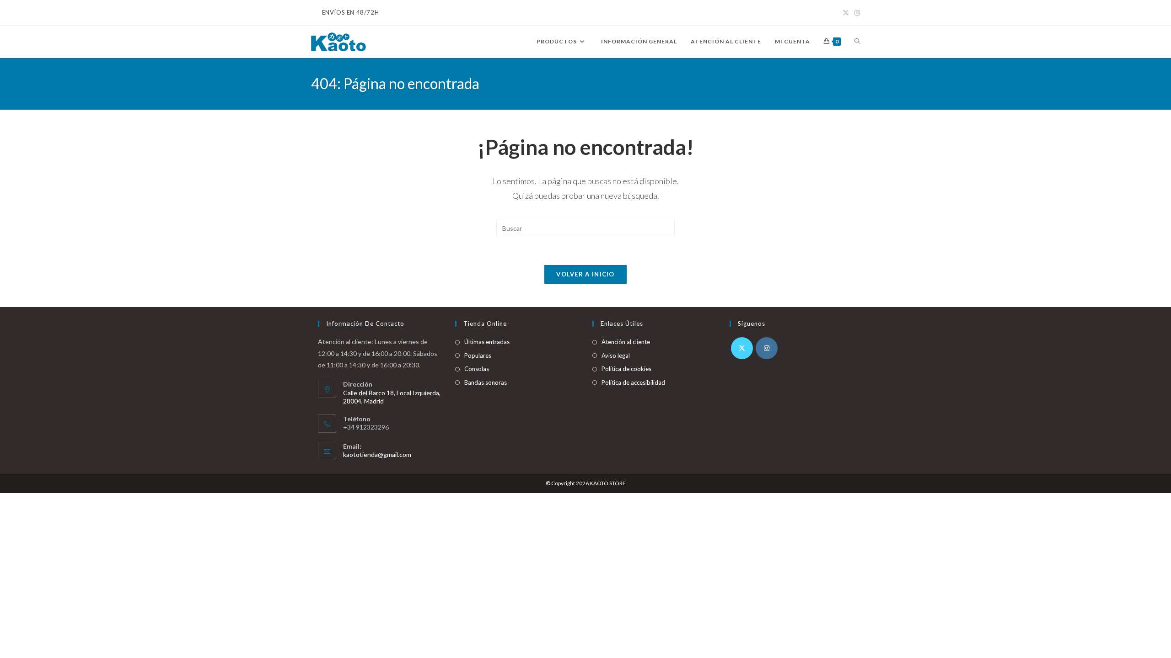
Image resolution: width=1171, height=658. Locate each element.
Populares (477, 355)
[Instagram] (767, 348)
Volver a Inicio (585, 274)
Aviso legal (616, 355)
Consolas (476, 368)
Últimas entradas (487, 341)
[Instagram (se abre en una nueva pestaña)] (856, 12)
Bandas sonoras (485, 382)
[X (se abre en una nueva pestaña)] (846, 12)
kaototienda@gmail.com (377, 454)
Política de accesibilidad (633, 382)
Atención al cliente (626, 341)
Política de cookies (626, 368)
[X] (742, 348)
